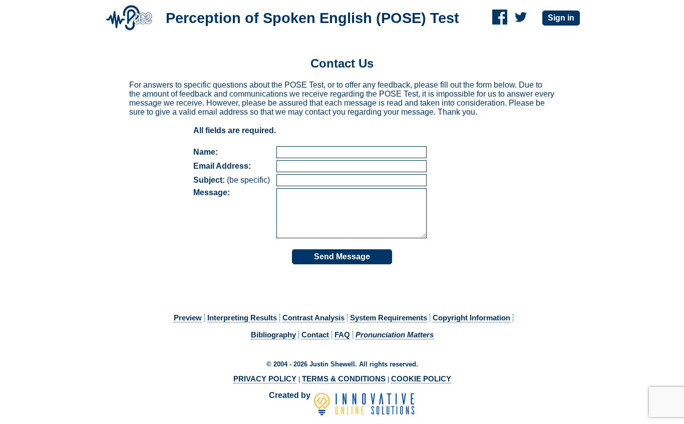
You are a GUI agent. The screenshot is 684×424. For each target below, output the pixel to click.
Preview (188, 318)
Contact (315, 335)
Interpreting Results (242, 318)
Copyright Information (471, 318)
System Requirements (388, 318)
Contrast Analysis (313, 318)
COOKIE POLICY (421, 379)
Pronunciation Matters (395, 335)
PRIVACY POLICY (264, 379)
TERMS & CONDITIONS (344, 379)
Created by (290, 395)
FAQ (342, 335)
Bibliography (273, 335)
